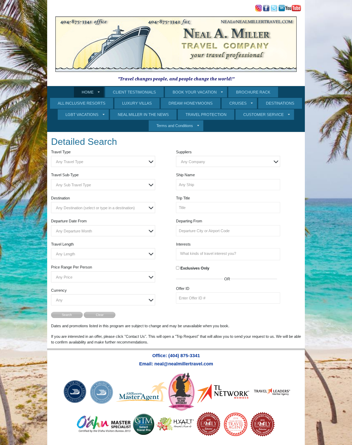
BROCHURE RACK (253, 92)
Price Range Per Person (71, 267)
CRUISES (238, 103)
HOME (88, 92)
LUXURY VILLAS (137, 103)
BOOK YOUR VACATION (195, 92)
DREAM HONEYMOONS (191, 103)
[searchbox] (229, 253)
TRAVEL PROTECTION (206, 114)
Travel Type (61, 152)
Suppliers (184, 152)
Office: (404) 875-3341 (176, 355)
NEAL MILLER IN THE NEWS (143, 114)
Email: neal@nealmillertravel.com (176, 363)
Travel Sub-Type (65, 175)
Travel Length (62, 244)
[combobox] (103, 161)
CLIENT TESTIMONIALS (134, 92)
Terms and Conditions (174, 125)
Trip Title (183, 198)
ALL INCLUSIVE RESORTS (81, 103)
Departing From (189, 221)
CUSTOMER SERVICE (263, 114)
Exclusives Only (194, 268)
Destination (60, 198)
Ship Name (185, 175)
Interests (183, 244)
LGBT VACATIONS (81, 114)
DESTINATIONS (280, 103)
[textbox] (104, 161)
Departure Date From (69, 221)
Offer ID (182, 288)
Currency (59, 290)
